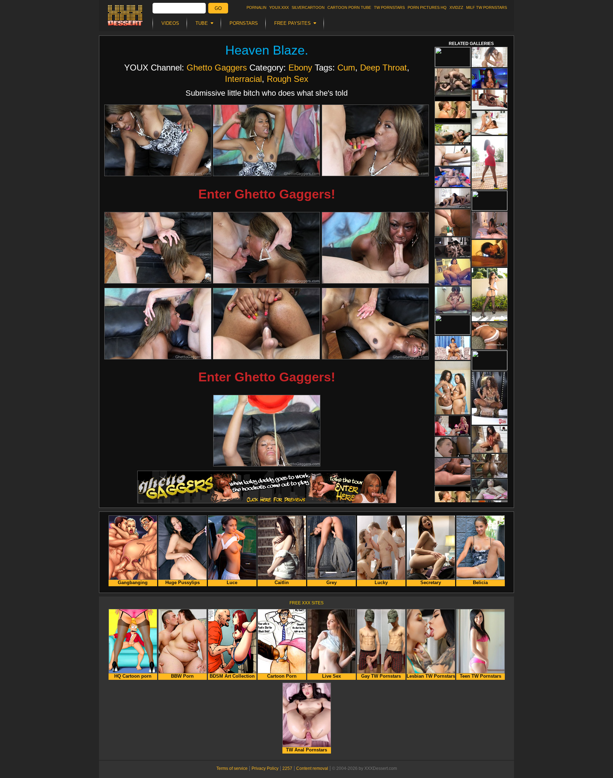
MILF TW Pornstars (486, 7)
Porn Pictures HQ (427, 7)
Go (218, 8)
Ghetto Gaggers (217, 67)
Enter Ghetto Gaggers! (266, 194)
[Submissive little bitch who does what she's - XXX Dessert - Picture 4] (157, 248)
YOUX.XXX (279, 7)
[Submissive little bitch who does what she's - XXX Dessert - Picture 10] (266, 430)
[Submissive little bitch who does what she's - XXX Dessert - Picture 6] (375, 248)
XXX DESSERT (125, 15)
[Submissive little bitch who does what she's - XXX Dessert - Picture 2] (266, 140)
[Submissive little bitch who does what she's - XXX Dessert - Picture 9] (375, 323)
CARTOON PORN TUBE (349, 7)
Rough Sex (287, 79)
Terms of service (232, 768)
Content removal (312, 768)
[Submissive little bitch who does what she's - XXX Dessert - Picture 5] (266, 248)
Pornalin (256, 7)
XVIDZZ (456, 7)
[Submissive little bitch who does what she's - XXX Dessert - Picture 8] (266, 323)
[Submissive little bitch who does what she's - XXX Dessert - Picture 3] (375, 140)
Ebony (300, 67)
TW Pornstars (389, 7)
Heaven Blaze (265, 50)
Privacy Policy (265, 768)
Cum (346, 67)
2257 (287, 768)
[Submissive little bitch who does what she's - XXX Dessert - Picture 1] (157, 140)
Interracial (243, 79)
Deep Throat (383, 67)
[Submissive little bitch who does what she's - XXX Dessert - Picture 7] (157, 323)
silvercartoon (308, 7)
